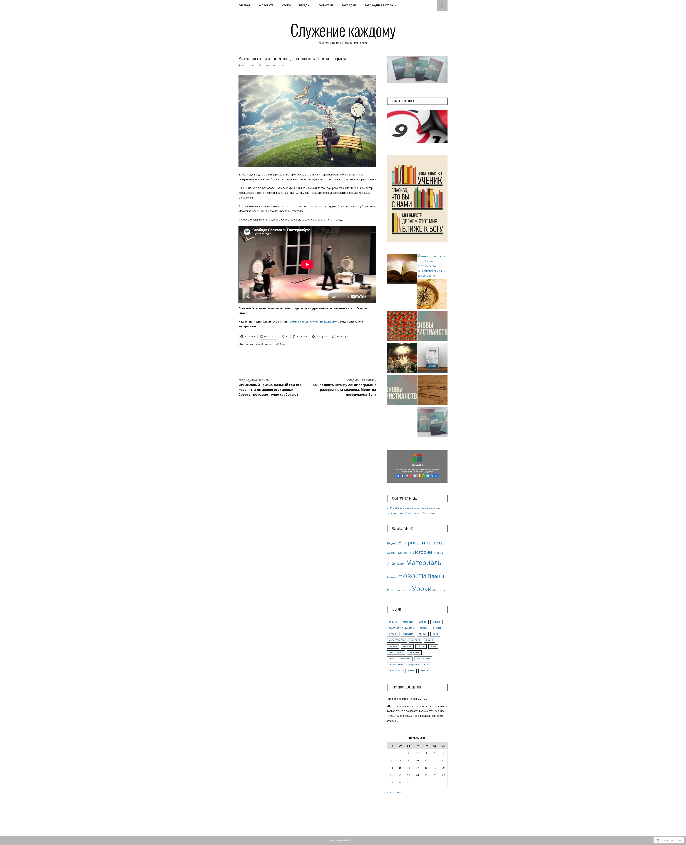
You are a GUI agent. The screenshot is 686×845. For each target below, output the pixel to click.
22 (400, 775)
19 (434, 767)
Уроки (286, 5)
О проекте (266, 5)
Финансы (439, 590)
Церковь (425, 670)
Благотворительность (401, 628)
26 (434, 775)
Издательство (397, 640)
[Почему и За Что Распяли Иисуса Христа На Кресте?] (402, 359)
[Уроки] (402, 269)
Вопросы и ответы (421, 542)
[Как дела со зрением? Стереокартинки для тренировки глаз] (402, 326)
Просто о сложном (399, 658)
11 (426, 760)
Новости (412, 575)
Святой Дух (395, 670)
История (415, 640)
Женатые (408, 634)
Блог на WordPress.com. (343, 840)
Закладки (349, 5)
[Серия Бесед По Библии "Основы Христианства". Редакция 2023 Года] (432, 423)
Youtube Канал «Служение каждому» (313, 321)
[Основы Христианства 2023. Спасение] (432, 326)
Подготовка (396, 652)
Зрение (422, 634)
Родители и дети (399, 590)
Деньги (437, 628)
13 (443, 760)
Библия (436, 622)
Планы (435, 576)
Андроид (408, 622)
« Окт (390, 792)
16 (408, 767)
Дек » (399, 792)
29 (400, 782)
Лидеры (393, 646)
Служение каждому (343, 29)
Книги (438, 552)
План (433, 646)
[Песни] (432, 391)
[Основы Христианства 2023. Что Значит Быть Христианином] (402, 391)
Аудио (422, 622)
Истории (422, 552)
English (393, 622)
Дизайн (391, 552)
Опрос (420, 646)
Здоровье (404, 553)
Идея (435, 634)
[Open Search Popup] (442, 5)
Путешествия (396, 664)
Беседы (304, 5)
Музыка (391, 577)
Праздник (414, 652)
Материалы (269, 65)
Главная (244, 5)
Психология (423, 658)
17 (417, 767)
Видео (392, 543)
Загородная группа (379, 5)
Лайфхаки (325, 5)
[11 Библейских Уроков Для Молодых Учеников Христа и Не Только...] (432, 294)
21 (391, 775)
